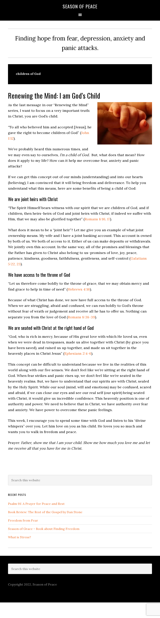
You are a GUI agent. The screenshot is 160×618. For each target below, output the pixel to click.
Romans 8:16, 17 (97, 219)
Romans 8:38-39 (81, 317)
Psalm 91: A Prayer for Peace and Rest (36, 504)
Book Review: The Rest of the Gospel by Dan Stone (45, 512)
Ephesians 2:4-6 (77, 353)
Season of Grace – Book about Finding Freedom (43, 529)
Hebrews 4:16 (79, 289)
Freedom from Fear (23, 520)
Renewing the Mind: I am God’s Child (54, 95)
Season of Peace (80, 6)
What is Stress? (19, 537)
